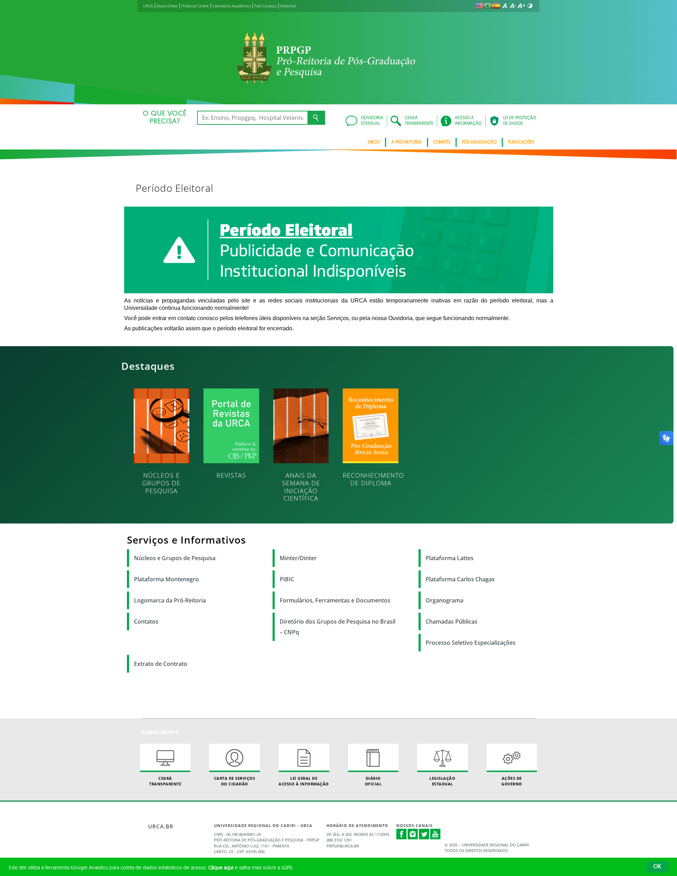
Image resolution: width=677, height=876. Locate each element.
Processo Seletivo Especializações (471, 643)
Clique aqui (220, 868)
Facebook (401, 837)
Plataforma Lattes (450, 558)
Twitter (424, 834)
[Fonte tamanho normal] (504, 5)
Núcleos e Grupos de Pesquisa (174, 558)
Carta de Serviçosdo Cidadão (234, 781)
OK (657, 867)
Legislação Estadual (442, 781)
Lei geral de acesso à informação (304, 781)
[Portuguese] (487, 5)
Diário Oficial (373, 781)
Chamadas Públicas (451, 621)
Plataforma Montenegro (166, 579)
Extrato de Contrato (160, 664)
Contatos (146, 621)
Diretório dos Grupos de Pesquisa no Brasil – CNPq (337, 627)
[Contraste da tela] (530, 5)
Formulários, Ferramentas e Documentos (335, 600)
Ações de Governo (511, 781)
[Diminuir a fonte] (513, 5)
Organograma (444, 600)
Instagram (413, 834)
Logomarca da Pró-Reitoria (170, 600)
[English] (479, 5)
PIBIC (287, 579)
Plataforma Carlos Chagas (460, 579)
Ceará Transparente (165, 781)
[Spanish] (496, 5)
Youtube (435, 834)
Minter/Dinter (298, 558)
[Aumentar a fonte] (521, 5)
